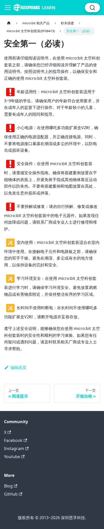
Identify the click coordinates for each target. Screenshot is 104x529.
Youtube (12, 456)
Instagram (14, 448)
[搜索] (92, 7)
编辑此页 (18, 367)
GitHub (11, 494)
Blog (8, 486)
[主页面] (9, 23)
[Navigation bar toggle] (8, 7)
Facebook (13, 440)
